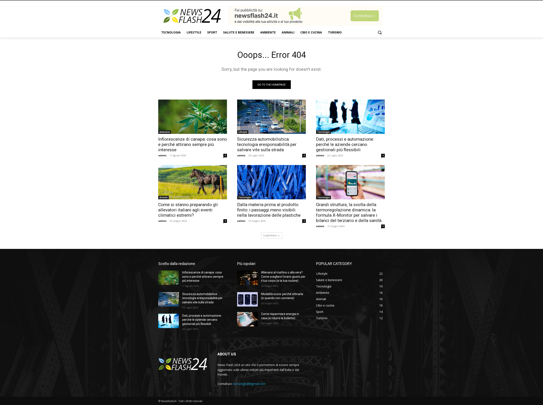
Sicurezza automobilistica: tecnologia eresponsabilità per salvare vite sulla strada (267, 144)
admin (162, 155)
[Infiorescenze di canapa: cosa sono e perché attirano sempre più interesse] (192, 117)
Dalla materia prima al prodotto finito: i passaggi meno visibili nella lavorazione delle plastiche (269, 210)
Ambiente (165, 131)
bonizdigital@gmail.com (249, 384)
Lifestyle (242, 131)
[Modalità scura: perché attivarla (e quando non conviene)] (247, 299)
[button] (380, 32)
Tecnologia (323, 131)
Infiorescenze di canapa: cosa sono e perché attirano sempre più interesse (192, 144)
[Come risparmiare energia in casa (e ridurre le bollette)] (247, 319)
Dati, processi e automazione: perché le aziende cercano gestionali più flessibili (345, 144)
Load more (270, 235)
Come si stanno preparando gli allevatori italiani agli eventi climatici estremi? (188, 210)
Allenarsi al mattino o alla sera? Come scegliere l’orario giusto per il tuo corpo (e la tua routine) (283, 276)
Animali (164, 197)
